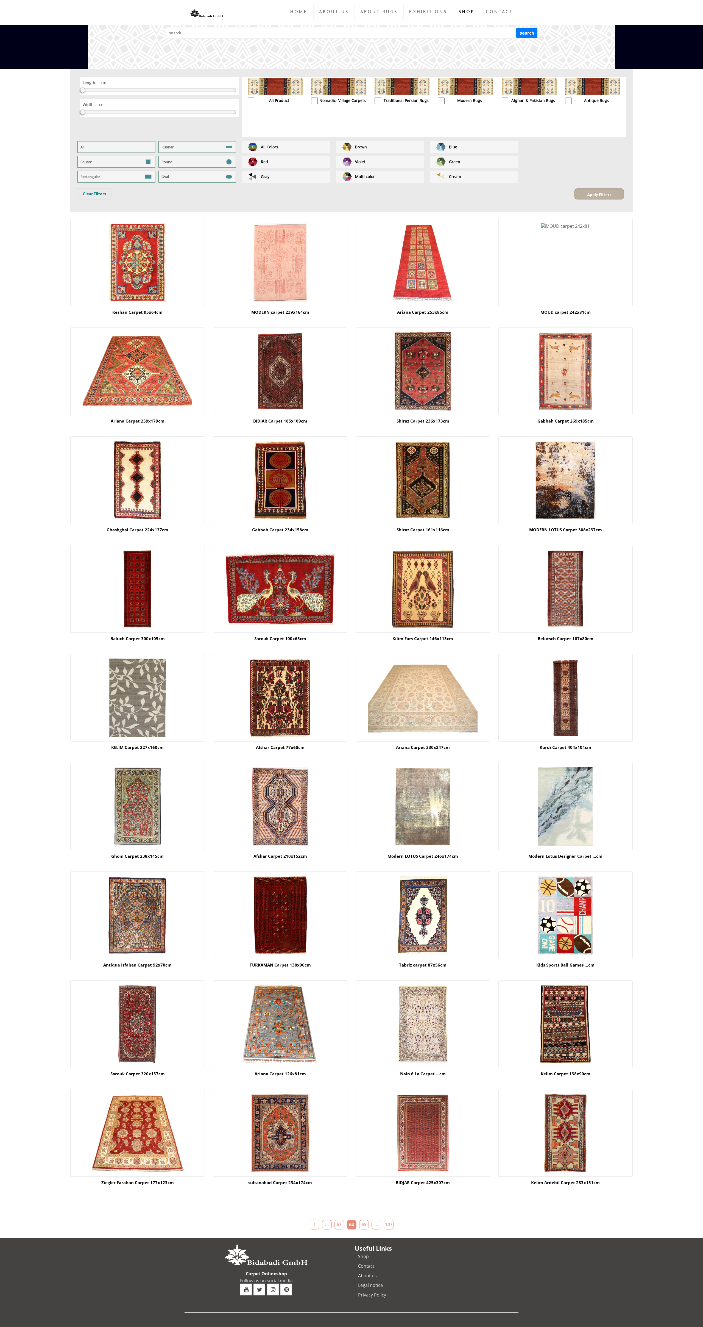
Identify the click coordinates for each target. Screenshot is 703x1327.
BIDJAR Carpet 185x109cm (280, 421)
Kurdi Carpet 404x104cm (565, 747)
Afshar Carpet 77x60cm (280, 747)
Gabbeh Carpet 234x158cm (280, 529)
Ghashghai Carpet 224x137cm (137, 529)
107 (388, 1224)
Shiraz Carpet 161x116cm (423, 529)
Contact (366, 1266)
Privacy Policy (372, 1295)
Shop (363, 1256)
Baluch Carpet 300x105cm (137, 638)
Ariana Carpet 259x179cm (137, 421)
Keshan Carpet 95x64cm (137, 312)
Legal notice (370, 1285)
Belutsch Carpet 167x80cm (565, 638)
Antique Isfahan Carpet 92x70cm (137, 965)
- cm (102, 82)
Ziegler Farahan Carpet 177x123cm (137, 1182)
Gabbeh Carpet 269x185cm (565, 421)
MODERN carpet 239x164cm (280, 312)
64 (351, 1224)
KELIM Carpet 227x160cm (137, 747)
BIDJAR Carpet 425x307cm (423, 1182)
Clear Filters (94, 193)
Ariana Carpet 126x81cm (280, 1073)
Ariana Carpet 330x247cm (423, 747)
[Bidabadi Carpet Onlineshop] (206, 8)
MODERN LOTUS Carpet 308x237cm (565, 529)
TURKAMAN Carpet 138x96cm (280, 965)
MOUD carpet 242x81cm (565, 312)
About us (367, 1276)
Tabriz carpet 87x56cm (423, 965)
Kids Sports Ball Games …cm (565, 965)
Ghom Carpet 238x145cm (137, 856)
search (527, 32)
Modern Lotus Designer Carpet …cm (565, 856)
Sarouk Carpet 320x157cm (137, 1073)
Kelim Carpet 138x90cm (565, 1073)
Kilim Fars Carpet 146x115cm (422, 638)
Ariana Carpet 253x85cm (422, 312)
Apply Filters (599, 194)
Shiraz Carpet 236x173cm (423, 421)
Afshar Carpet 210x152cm (280, 856)
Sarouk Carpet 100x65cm (280, 638)
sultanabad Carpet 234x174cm (280, 1182)
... (327, 1224)
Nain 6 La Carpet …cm (423, 1073)
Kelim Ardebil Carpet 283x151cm (565, 1182)
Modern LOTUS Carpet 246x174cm (422, 856)
